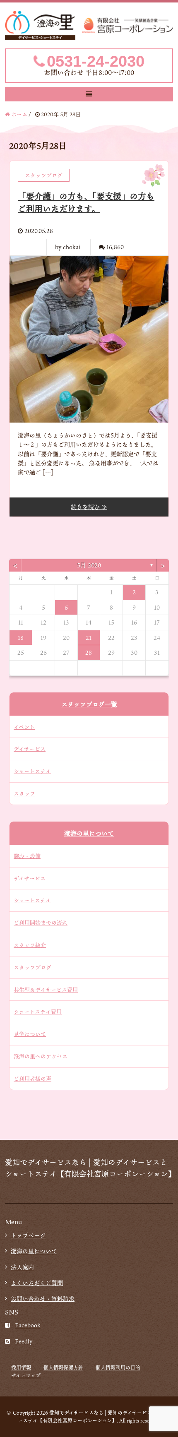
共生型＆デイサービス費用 (46, 989)
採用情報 (21, 1367)
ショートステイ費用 (38, 1011)
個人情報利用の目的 (118, 1367)
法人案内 (22, 1267)
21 (88, 637)
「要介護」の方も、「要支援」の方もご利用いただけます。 (86, 202)
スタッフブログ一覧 (89, 704)
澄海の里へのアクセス (40, 1056)
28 (88, 652)
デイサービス (30, 749)
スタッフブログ (32, 967)
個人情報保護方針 (63, 1367)
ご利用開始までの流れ (40, 922)
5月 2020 (89, 565)
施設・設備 (27, 856)
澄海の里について (89, 833)
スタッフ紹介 (30, 945)
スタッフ (24, 793)
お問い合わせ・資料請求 (43, 1298)
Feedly (23, 1341)
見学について (30, 1034)
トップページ (28, 1235)
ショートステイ (32, 771)
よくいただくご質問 (37, 1282)
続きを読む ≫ (89, 506)
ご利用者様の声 (32, 1078)
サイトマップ (26, 1375)
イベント (24, 727)
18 (21, 637)
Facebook (28, 1325)
